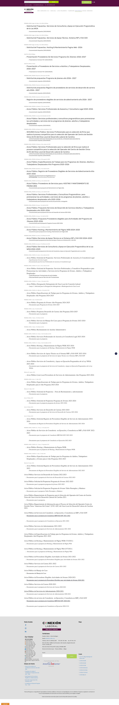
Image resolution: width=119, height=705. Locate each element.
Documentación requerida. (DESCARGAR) (39, 140)
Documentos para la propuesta (38, 314)
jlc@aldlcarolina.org (39, 5)
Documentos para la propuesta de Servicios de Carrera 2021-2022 (46, 566)
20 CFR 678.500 (83, 663)
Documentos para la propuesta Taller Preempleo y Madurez (44, 491)
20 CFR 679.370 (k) (83, 670)
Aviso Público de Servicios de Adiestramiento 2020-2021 (44, 591)
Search (43, 652)
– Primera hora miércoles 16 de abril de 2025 (42, 177)
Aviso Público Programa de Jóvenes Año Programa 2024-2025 (48, 302)
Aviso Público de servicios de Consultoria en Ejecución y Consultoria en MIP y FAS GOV (55, 598)
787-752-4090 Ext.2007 (51, 5)
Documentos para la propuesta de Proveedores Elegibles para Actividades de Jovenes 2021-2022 (55, 559)
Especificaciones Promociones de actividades (43, 275)
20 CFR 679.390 (83, 665)
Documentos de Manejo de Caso (36, 573)
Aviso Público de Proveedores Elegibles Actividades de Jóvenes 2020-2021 (50, 577)
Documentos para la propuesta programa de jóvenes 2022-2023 (46, 484)
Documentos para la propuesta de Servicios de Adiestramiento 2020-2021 (49, 594)
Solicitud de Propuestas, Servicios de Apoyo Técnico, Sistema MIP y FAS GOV (57, 38)
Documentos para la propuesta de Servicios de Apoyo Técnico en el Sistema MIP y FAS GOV (52, 240)
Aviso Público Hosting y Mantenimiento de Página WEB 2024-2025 (53, 230)
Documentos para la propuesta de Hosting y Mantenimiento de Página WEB (48, 231)
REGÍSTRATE (86, 2)
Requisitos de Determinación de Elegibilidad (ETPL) (42, 175)
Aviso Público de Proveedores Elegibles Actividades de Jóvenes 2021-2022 (50, 556)
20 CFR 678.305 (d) (83, 667)
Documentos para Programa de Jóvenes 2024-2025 (44, 305)
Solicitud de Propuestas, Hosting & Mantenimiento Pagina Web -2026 (54, 47)
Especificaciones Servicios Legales (38, 260)
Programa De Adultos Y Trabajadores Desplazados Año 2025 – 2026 (32, 673)
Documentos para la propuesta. (36, 500)
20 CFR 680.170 (83, 674)
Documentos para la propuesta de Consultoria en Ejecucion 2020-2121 (48, 606)
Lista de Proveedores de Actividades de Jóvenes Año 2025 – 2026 (32, 668)
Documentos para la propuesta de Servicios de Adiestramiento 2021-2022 (49, 529)
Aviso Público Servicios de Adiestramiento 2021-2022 (43, 526)
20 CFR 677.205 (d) (83, 672)
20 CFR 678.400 (83, 660)
